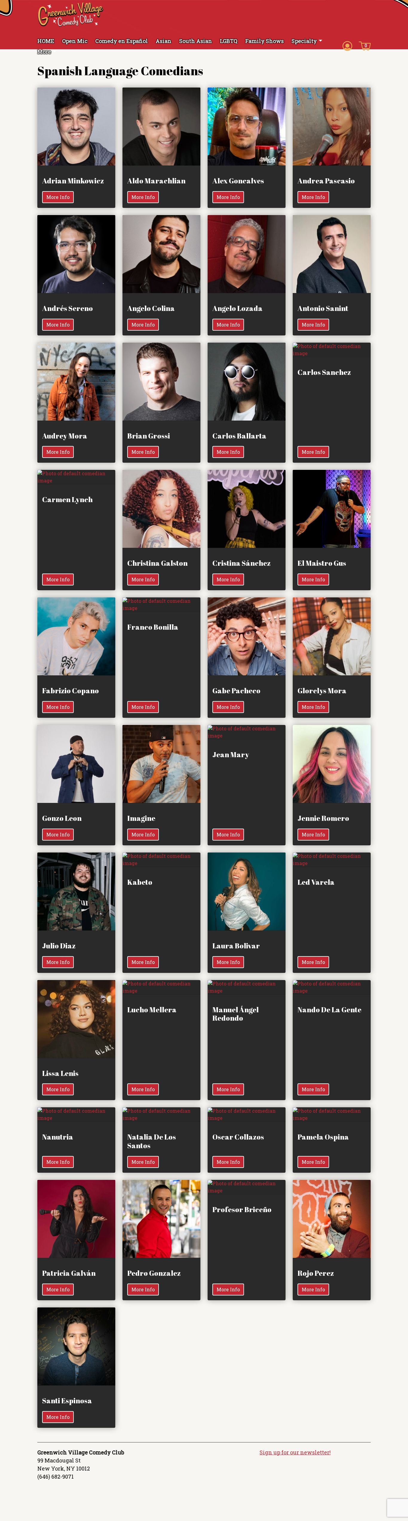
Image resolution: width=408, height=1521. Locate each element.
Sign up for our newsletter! (295, 1452)
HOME (45, 41)
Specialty (304, 41)
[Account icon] (347, 45)
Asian (163, 41)
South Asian (195, 41)
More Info (58, 197)
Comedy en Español (121, 41)
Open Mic (75, 41)
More (44, 51)
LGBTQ (228, 41)
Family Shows (264, 41)
